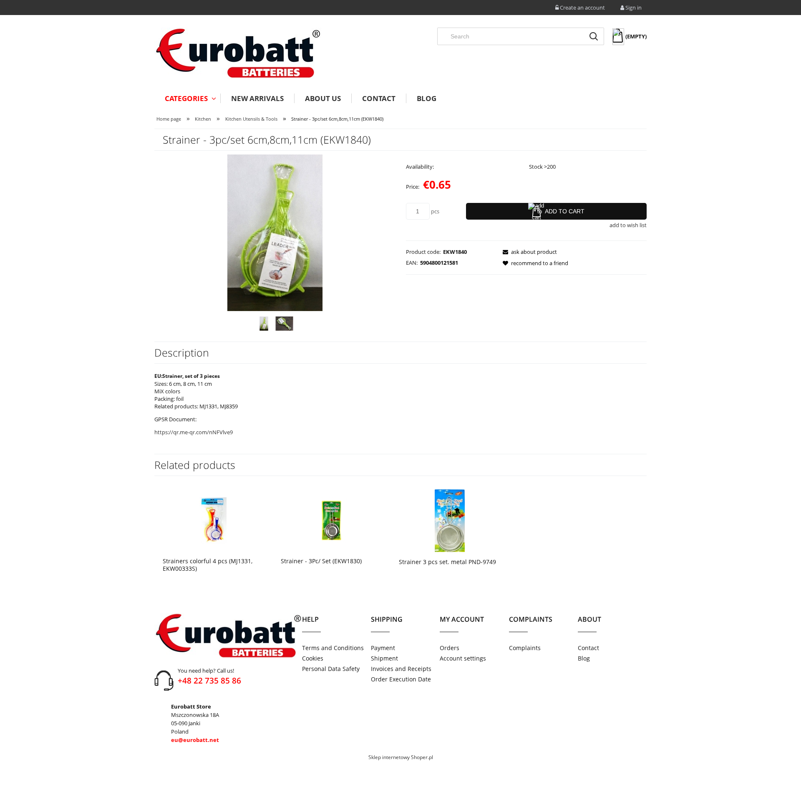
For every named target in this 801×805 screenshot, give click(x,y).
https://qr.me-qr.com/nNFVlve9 (193, 432)
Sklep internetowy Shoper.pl (400, 757)
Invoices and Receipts (401, 669)
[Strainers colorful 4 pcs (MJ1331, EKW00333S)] (213, 520)
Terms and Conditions (333, 648)
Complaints (525, 648)
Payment (383, 648)
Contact (588, 648)
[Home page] (237, 53)
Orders (449, 648)
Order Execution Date (401, 679)
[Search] (593, 36)
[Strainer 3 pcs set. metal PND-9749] (449, 520)
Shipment (384, 658)
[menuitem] (187, 98)
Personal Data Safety (331, 669)
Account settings (463, 658)
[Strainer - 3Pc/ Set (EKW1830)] (331, 520)
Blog (584, 658)
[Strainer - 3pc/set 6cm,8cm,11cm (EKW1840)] (263, 323)
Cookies (312, 658)
